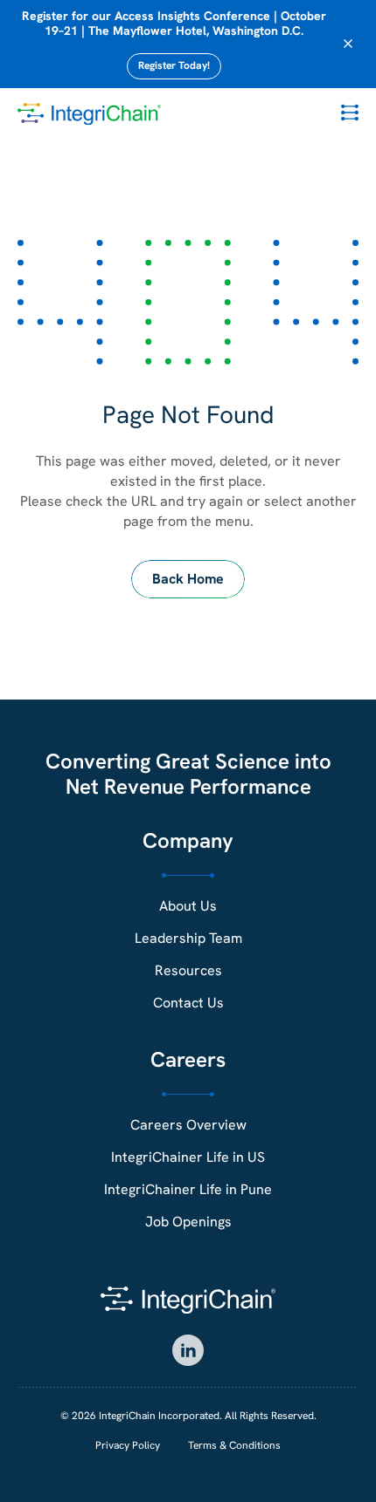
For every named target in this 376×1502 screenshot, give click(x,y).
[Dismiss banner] (348, 43)
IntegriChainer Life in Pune (188, 1189)
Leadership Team (188, 938)
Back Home (188, 579)
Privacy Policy (127, 1445)
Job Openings (188, 1221)
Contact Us (188, 1002)
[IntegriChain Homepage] (89, 114)
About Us (188, 906)
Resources (188, 970)
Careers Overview (188, 1125)
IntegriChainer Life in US (188, 1157)
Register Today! (174, 65)
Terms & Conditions (234, 1445)
